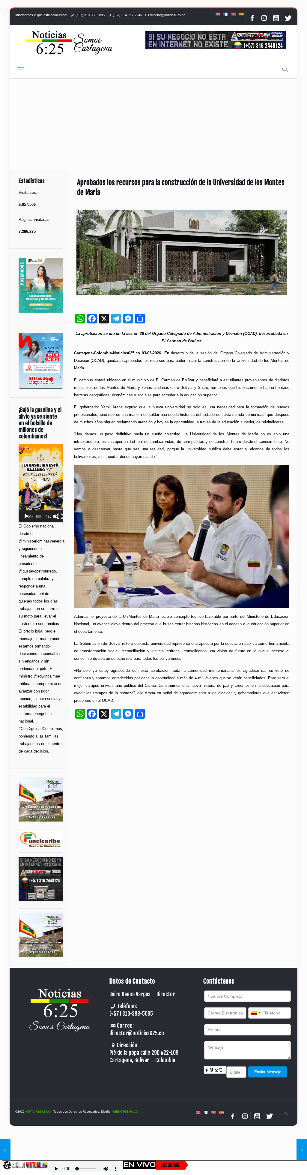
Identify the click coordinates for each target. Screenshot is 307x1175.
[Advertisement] (153, 124)
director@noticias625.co (167, 15)
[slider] (38, 516)
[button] (41, 483)
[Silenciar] (56, 516)
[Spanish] (241, 14)
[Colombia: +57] (255, 1013)
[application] (41, 483)
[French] (225, 14)
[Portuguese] (233, 14)
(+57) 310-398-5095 (90, 15)
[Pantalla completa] (60, 516)
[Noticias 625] (69, 43)
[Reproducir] (26, 516)
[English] (217, 14)
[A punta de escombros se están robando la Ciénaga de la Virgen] (5, 1151)
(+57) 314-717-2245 (127, 15)
